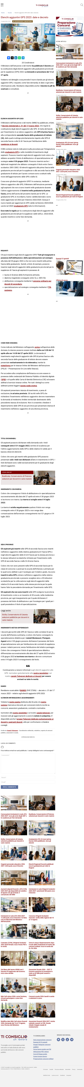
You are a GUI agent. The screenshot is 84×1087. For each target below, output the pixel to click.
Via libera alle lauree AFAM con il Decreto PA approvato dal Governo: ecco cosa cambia (13, 971)
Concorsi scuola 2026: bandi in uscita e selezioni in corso (41, 997)
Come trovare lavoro (40, 1056)
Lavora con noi (55, 1075)
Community (79, 1069)
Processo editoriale (59, 1069)
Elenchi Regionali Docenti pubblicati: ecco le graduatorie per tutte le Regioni (41, 866)
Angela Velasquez (12, 730)
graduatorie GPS (12, 152)
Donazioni (68, 1075)
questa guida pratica (28, 386)
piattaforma (5, 366)
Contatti (51, 1069)
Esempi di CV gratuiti (40, 1042)
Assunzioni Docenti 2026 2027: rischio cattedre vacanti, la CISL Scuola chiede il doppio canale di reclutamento (42, 1024)
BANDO (23, 690)
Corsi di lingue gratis (40, 1054)
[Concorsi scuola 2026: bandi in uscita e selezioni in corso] (42, 985)
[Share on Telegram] (23, 57)
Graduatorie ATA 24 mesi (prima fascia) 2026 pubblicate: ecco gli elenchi (40, 841)
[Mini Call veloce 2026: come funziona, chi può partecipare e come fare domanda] (14, 985)
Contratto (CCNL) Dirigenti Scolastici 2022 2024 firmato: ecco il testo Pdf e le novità (14, 944)
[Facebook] (58, 1039)
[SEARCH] (82, 5)
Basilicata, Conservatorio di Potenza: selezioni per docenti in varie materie (41, 815)
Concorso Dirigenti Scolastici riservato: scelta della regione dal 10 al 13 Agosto (41, 918)
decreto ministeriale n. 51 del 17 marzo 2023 (20, 126)
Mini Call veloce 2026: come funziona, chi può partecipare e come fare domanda (14, 998)
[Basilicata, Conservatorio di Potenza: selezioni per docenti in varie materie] (42, 803)
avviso (37, 347)
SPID (4, 380)
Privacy (73, 1069)
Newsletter (67, 1069)
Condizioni (62, 1075)
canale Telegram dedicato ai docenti (26, 676)
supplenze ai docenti (9, 144)
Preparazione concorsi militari (43, 1059)
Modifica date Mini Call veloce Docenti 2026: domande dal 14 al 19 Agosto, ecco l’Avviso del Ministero (14, 1023)
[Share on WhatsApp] (19, 57)
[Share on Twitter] (12, 57)
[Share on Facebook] (8, 57)
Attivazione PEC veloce (41, 1052)
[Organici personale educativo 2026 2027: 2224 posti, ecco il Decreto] (14, 853)
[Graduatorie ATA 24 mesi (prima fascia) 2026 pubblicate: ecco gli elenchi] (42, 828)
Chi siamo (45, 1069)
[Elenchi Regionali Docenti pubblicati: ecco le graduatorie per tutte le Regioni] (42, 853)
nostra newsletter (40, 673)
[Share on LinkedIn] (15, 57)
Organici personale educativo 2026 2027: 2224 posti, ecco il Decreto (13, 865)
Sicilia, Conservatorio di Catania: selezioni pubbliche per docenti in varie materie (12, 841)
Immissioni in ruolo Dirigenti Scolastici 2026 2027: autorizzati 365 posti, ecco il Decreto (42, 891)
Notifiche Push (46, 1075)
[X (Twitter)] (63, 1039)
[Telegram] (71, 1039)
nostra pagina (15, 702)
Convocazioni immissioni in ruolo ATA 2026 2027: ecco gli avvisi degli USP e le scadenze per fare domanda (14, 816)
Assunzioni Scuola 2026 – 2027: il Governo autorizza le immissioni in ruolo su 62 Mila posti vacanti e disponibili (40, 972)
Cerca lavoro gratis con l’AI (42, 1049)
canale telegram (43, 713)
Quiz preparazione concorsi (42, 1040)
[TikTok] (67, 1039)
